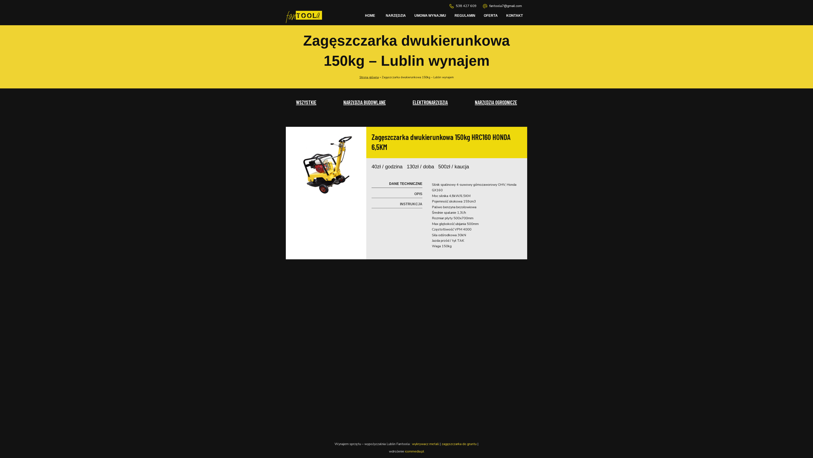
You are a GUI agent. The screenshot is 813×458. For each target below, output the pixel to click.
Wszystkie (306, 102)
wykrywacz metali (425, 444)
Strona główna (369, 77)
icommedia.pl (414, 451)
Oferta (491, 15)
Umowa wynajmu (430, 15)
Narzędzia (396, 15)
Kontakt (514, 15)
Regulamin (465, 15)
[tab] (397, 183)
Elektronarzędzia (430, 102)
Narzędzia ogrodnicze (496, 102)
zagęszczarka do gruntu (459, 444)
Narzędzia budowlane (364, 102)
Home (370, 15)
